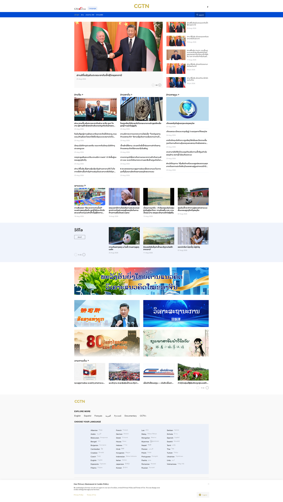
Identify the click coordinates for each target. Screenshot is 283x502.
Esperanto (98, 464)
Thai (170, 449)
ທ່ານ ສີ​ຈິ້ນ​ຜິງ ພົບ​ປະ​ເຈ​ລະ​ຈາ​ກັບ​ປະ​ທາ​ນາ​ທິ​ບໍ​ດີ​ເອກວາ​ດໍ (198, 37)
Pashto (146, 460)
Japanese (123, 464)
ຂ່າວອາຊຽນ (171, 94)
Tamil (171, 445)
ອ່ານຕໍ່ (80, 237)
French (122, 430)
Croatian (97, 453)
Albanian (96, 430)
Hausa (121, 441)
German (122, 434)
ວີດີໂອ (78, 229)
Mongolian (149, 438)
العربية (108, 415)
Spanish (173, 438)
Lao (145, 430)
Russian (148, 468)
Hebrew (121, 445)
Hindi (120, 449)
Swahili (173, 441)
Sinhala (172, 434)
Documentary (131, 415)
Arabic (96, 434)
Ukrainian (175, 456)
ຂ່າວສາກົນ (125, 94)
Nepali (146, 445)
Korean (122, 468)
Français (98, 415)
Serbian (173, 430)
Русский (117, 415)
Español (87, 415)
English (77, 415)
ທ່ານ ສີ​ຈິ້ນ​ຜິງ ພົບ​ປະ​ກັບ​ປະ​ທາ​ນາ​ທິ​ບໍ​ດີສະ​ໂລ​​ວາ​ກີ (197, 65)
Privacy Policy (78, 495)
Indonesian (126, 456)
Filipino (96, 468)
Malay (149, 434)
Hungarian (123, 453)
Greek (122, 438)
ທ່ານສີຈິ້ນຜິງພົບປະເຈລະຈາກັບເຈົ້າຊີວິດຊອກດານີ (197, 23)
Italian (121, 460)
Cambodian (97, 449)
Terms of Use (91, 495)
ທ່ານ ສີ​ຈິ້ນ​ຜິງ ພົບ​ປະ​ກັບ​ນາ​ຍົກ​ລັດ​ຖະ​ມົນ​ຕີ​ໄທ (197, 79)
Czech (96, 456)
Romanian (149, 464)
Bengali (95, 441)
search (201, 15)
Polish (146, 453)
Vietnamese (175, 464)
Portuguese (150, 456)
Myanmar (150, 441)
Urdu (171, 460)
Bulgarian (98, 445)
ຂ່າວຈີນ (77, 94)
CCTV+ (143, 415)
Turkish (172, 453)
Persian (147, 449)
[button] (153, 85)
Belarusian (99, 438)
